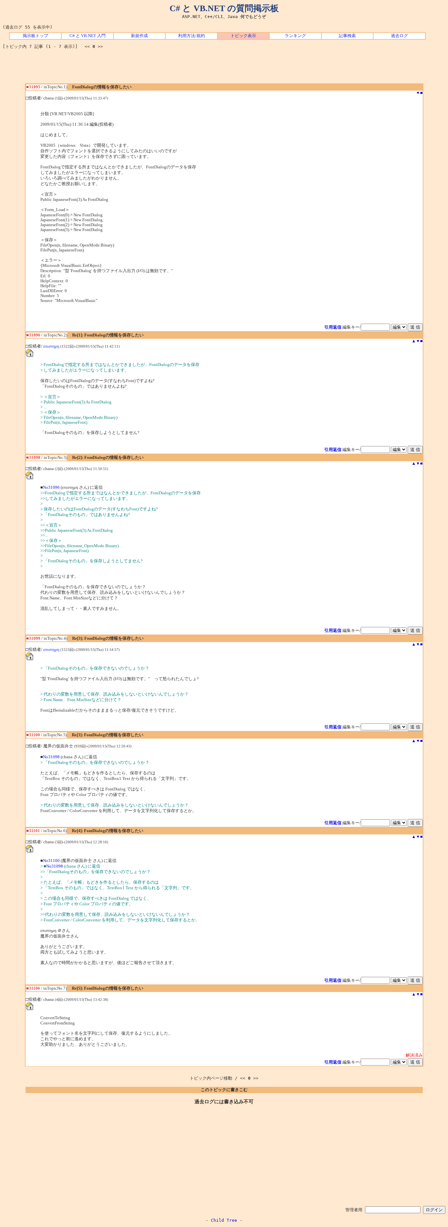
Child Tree (224, 1220)
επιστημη (51, 346)
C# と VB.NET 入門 (88, 35)
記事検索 (347, 35)
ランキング (295, 35)
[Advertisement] (224, 68)
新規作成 (139, 35)
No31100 (51, 860)
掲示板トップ (35, 35)
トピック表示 (243, 35)
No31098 (51, 757)
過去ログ (399, 35)
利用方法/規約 (191, 35)
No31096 (51, 487)
